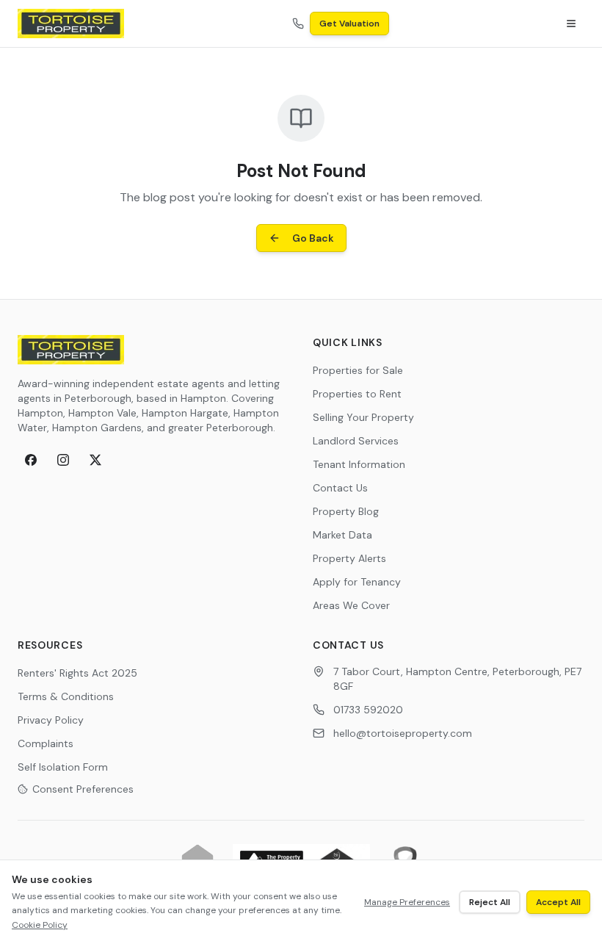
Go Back (313, 238)
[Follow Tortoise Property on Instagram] (63, 460)
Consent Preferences (83, 789)
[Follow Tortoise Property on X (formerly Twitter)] (95, 460)
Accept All (558, 902)
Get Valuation (349, 23)
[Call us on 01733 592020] (298, 23)
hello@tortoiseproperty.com (402, 733)
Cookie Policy (40, 925)
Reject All (489, 902)
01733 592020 (368, 709)
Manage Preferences (407, 902)
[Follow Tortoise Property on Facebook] (31, 460)
